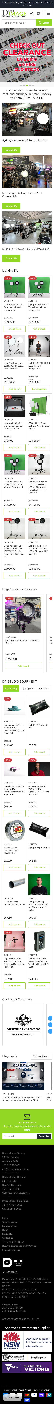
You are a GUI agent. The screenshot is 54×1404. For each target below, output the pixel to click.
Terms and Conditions (13, 1241)
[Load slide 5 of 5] (33, 85)
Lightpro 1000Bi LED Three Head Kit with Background (38, 307)
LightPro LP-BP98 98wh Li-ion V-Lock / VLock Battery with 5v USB (38, 962)
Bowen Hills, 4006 (11, 1184)
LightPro (8, 301)
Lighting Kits (27, 688)
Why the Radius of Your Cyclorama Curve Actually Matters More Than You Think (21, 1099)
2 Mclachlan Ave (10, 1157)
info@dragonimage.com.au (15, 1169)
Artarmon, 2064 (10, 1161)
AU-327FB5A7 (10, 1272)
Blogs (5, 1229)
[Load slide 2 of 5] (24, 85)
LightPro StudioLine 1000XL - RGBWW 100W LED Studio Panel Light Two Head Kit (14, 551)
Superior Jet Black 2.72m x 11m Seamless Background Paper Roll (38, 790)
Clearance (10, 637)
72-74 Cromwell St (12, 1204)
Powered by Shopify (41, 1390)
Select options (39, 388)
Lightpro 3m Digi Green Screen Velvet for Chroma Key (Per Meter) (38, 905)
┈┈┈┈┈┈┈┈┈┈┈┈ (10, 1173)
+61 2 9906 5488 (11, 1165)
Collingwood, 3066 (11, 1208)
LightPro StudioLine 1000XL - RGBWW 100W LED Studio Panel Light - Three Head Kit (37, 487)
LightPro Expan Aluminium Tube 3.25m (15, 903)
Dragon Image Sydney (13, 1153)
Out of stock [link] (15, 328)
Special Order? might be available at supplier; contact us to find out (27, 4)
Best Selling (11, 688)
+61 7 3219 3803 (11, 1188)
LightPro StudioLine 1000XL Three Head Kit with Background (13, 484)
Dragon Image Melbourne (15, 1200)
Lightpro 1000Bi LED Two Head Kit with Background (13, 307)
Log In (5, 1218)
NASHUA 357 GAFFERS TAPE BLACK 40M (11, 850)
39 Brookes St (9, 1181)
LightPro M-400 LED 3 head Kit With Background (39, 366)
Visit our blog (40, 1056)
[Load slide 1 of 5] (21, 85)
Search (46, 22)
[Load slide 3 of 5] (27, 85)
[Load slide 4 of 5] (30, 85)
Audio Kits (43, 688)
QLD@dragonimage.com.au (16, 1192)
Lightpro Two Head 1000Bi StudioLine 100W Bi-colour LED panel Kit (38, 550)
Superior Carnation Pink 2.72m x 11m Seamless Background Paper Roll (14, 962)
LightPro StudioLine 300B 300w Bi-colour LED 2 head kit (14, 366)
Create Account (10, 1221)
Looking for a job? (11, 1249)
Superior (8, 721)
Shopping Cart (9, 1226)
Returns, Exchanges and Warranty (19, 1245)
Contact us (7, 1237)
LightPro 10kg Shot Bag (37, 726)
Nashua (8, 844)
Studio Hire (7, 1233)
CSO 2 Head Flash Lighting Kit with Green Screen (39, 426)
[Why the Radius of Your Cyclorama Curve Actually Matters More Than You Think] (23, 1076)
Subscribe (44, 1136)
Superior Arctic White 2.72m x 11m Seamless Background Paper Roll (14, 729)
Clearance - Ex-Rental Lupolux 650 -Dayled (22, 642)
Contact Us (11, 149)
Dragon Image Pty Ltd (21, 1390)
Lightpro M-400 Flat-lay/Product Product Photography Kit (14, 426)
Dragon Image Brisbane (14, 1176)
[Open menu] (48, 13)
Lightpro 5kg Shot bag (39, 847)
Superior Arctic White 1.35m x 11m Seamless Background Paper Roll (14, 790)
